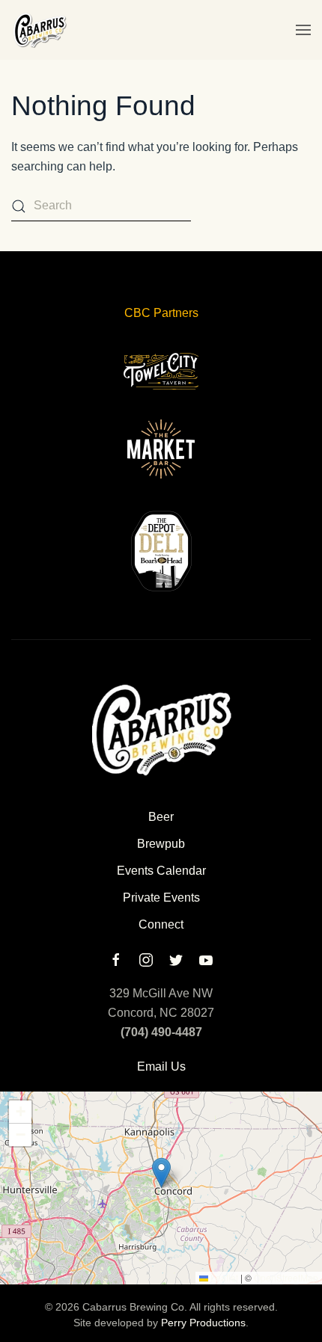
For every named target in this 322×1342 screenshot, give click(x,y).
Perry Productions (203, 1323)
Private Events (161, 897)
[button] (303, 30)
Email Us (161, 1066)
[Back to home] (39, 30)
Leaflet (223, 1277)
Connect (161, 924)
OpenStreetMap (286, 1277)
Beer (161, 816)
